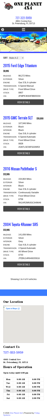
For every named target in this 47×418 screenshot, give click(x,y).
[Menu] (23, 29)
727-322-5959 (23, 17)
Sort (5, 57)
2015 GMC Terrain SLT (18, 117)
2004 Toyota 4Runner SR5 (20, 224)
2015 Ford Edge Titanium (20, 65)
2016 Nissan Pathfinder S (20, 168)
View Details (23, 102)
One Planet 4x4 (16, 413)
